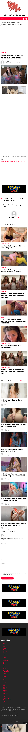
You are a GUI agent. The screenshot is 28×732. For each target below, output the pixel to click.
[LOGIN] (26, 18)
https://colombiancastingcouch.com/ (13, 161)
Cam (4, 654)
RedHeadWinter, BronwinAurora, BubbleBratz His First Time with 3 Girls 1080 (13, 295)
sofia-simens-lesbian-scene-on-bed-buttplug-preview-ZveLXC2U (13, 475)
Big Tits (5, 651)
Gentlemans (6, 671)
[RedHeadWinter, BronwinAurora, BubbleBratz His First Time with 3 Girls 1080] (14, 282)
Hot (16, 15)
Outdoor (5, 687)
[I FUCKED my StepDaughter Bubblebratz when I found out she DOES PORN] (14, 307)
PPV (4, 688)
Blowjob (5, 652)
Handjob (5, 673)
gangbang (5, 670)
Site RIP (5, 690)
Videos (8, 243)
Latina (4, 676)
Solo (4, 692)
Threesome (6, 698)
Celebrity (5, 656)
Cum (4, 662)
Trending (22, 15)
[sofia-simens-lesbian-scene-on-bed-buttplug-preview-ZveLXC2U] (14, 464)
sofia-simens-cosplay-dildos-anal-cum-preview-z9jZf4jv (14, 499)
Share (3, 67)
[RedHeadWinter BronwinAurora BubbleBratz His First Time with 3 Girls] (14, 358)
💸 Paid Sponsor (20, 724)
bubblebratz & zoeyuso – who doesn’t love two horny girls (11, 271)
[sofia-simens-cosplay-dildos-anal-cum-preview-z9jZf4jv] (14, 489)
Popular (11, 15)
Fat (4, 665)
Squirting (5, 693)
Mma (4, 681)
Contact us (11, 724)
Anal (4, 643)
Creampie (5, 660)
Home (5, 724)
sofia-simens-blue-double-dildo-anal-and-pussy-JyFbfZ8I (13, 524)
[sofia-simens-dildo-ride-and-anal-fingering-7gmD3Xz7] (14, 415)
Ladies (4, 674)
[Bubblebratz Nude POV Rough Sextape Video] (14, 334)
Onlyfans (3, 243)
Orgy (4, 685)
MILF (4, 679)
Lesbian (5, 677)
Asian (4, 645)
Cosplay (5, 659)
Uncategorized (6, 699)
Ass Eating (5, 648)
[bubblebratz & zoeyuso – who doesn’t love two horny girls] (14, 258)
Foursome (5, 668)
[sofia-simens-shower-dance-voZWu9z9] (14, 390)
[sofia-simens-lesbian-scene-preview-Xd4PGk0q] (14, 439)
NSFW (4, 682)
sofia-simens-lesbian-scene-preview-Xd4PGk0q (12, 450)
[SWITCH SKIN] (24, 18)
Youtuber (5, 702)
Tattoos (5, 695)
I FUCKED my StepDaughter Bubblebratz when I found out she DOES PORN (13, 321)
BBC (4, 649)
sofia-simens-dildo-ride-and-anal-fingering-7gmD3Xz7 (14, 425)
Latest (5, 15)
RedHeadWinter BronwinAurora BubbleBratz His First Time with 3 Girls (13, 371)
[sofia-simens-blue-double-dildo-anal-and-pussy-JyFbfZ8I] (14, 513)
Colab (4, 657)
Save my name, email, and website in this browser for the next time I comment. (13, 574)
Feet (4, 667)
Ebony (4, 663)
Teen (4, 696)
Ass (4, 646)
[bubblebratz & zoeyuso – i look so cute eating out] (14, 234)
